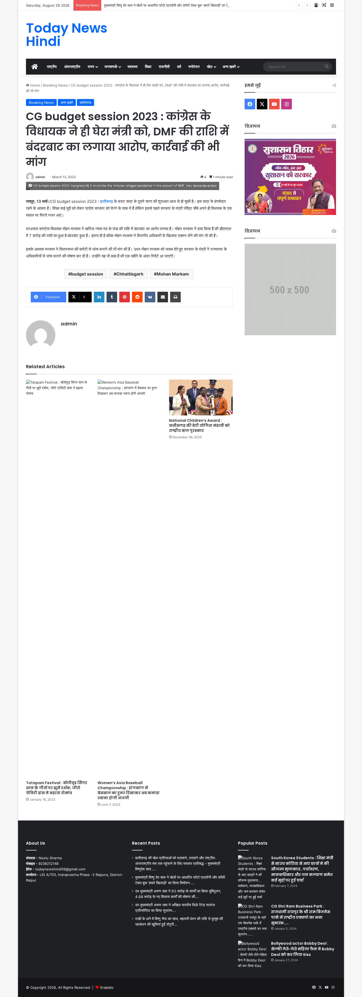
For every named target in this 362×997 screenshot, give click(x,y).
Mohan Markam (173, 274)
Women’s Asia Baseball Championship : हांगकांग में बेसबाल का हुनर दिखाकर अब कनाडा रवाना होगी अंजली (129, 790)
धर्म (179, 66)
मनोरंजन (194, 66)
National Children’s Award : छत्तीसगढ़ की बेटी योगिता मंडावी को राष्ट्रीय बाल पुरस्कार (199, 425)
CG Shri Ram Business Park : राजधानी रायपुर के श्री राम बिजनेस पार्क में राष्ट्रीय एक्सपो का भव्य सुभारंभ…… (300, 915)
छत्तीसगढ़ (106, 201)
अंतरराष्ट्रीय (72, 66)
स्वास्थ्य (132, 66)
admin (40, 177)
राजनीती (164, 66)
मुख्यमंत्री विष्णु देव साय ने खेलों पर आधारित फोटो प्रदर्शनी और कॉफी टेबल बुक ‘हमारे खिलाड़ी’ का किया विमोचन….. (176, 5)
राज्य (91, 66)
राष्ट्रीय (52, 66)
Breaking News (55, 85)
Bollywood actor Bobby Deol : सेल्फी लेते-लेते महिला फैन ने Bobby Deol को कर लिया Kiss (302, 949)
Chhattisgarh (129, 274)
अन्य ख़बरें (229, 66)
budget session (87, 274)
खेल (209, 66)
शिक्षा (148, 66)
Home (34, 85)
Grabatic (107, 987)
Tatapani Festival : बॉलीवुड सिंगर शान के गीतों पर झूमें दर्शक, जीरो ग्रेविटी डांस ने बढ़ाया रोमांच (56, 788)
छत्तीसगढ (85, 102)
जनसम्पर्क (110, 66)
